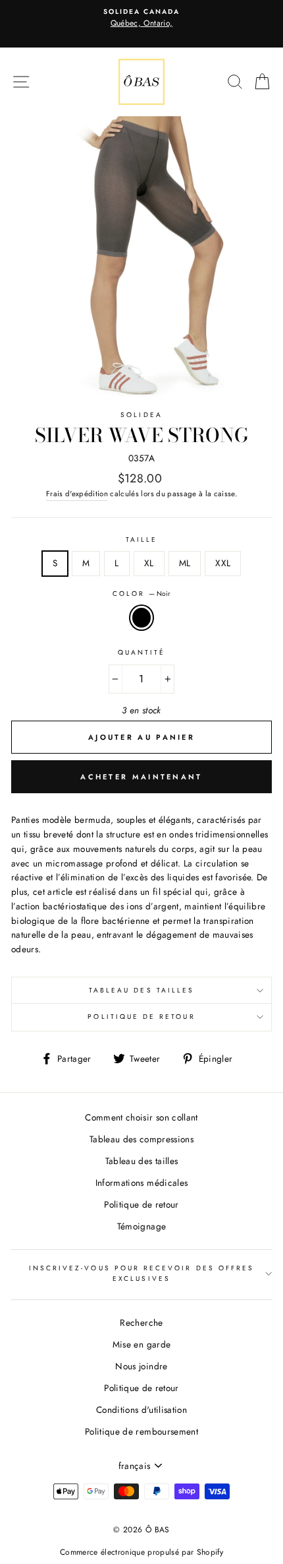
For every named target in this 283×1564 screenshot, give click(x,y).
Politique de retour (141, 1017)
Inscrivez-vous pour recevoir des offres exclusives (141, 1273)
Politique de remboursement (141, 1431)
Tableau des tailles (141, 990)
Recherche (141, 1322)
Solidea (141, 415)
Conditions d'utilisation (141, 1409)
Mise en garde (141, 1344)
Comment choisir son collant (141, 1117)
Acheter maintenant (141, 776)
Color (141, 594)
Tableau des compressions (141, 1139)
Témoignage (141, 1226)
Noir (141, 618)
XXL (222, 563)
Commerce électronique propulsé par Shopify (141, 1552)
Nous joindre (141, 1366)
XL (149, 563)
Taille (141, 539)
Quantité (141, 652)
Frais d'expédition (77, 493)
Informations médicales (141, 1182)
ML (185, 563)
